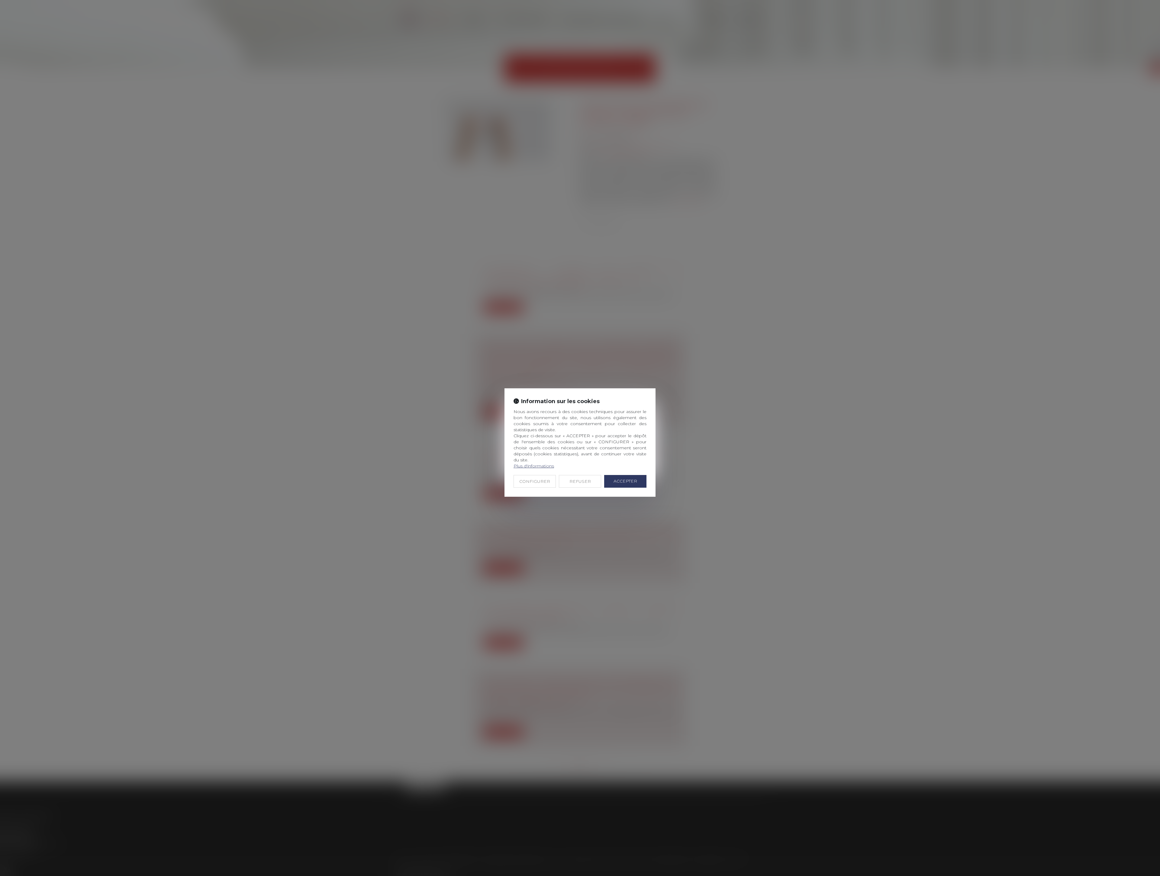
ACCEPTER (625, 481)
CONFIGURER (534, 481)
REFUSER (580, 481)
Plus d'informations (534, 466)
